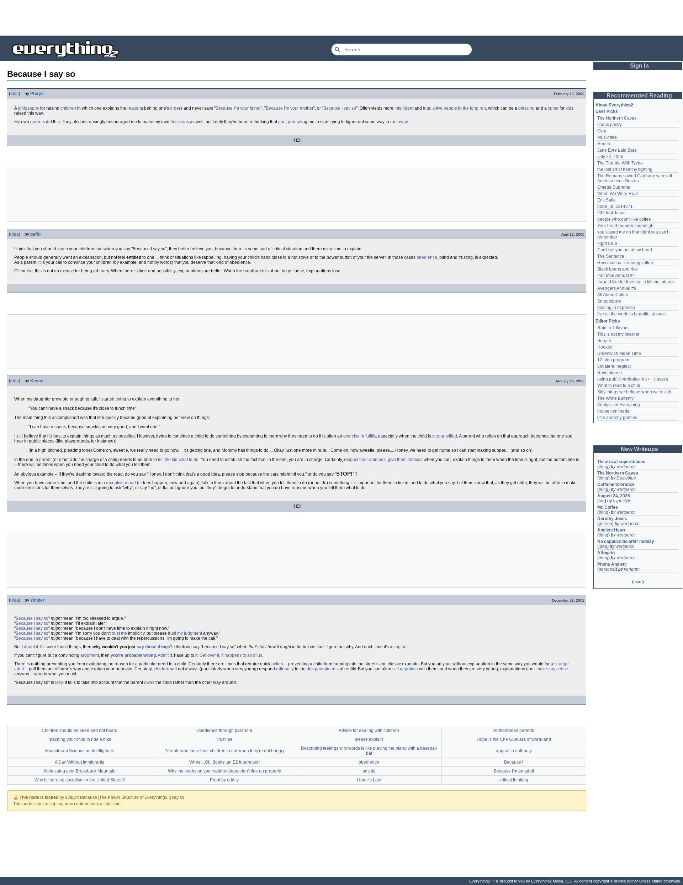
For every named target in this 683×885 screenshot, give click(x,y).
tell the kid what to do (178, 459)
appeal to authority (514, 750)
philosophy (28, 108)
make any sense (552, 668)
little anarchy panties (617, 417)
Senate (604, 340)
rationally (285, 668)
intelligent (404, 108)
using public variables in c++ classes (632, 379)
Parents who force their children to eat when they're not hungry (224, 750)
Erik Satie (606, 200)
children (68, 108)
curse (553, 108)
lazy (59, 682)
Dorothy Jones (612, 518)
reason (134, 108)
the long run (474, 108)
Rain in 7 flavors (613, 327)
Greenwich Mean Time (619, 353)
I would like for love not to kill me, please (636, 281)
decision (178, 121)
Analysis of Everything (618, 404)
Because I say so (339, 108)
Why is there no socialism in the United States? (80, 779)
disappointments (323, 668)
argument (89, 655)
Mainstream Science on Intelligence (79, 750)
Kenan (36, 380)
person (605, 523)
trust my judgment (185, 633)
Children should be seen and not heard (79, 730)
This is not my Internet (618, 334)
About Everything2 (614, 105)
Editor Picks (607, 321)
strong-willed (444, 436)
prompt (294, 121)
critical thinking (513, 779)
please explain (369, 739)
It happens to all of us (241, 655)
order (175, 108)
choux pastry (609, 124)
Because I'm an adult (514, 771)
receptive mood (121, 482)
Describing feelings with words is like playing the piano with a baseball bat (369, 751)
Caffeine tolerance (616, 484)
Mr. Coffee (607, 137)
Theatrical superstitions (621, 461)
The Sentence (610, 256)
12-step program (613, 359)
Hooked (605, 347)
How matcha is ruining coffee (625, 262)
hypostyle (622, 500)
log (602, 500)
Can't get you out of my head (624, 249)
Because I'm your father (238, 108)
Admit (163, 655)
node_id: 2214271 (615, 206)
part (282, 121)
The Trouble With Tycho (620, 163)
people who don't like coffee (624, 219)
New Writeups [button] (639, 449)
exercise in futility (359, 436)
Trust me (224, 739)
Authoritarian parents (513, 730)
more (638, 582)
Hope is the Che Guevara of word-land (514, 739)
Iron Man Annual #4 (616, 275)
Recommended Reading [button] (639, 96)
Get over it (209, 655)
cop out (400, 646)
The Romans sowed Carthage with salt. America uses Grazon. (635, 178)
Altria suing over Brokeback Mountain (79, 771)
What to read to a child (618, 385)
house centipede (613, 411)
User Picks (606, 111)
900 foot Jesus (611, 212)
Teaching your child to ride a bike (79, 739)
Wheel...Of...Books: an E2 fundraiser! (224, 762)
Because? (514, 762)
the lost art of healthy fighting (624, 169)
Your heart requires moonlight (626, 225)
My (17, 121)
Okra (602, 131)
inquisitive (433, 108)
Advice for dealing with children (369, 730)
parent (36, 121)
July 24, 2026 (610, 156)
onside (369, 771)
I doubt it (30, 646)
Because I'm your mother (289, 108)
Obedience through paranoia (224, 730)
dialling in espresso (616, 307)
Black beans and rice (617, 269)
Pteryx (37, 93)
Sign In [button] (639, 66)
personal (607, 569)
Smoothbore (609, 301)
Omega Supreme (613, 187)
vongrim (632, 569)
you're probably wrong (133, 655)
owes (149, 682)
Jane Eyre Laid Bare (617, 150)
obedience (427, 257)
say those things (153, 646)
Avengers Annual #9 (616, 288)
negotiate (409, 668)
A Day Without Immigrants (79, 762)
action (277, 663)
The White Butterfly (615, 398)
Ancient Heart (611, 530)
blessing (526, 108)
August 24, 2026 (613, 495)
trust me (119, 633)
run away (399, 121)
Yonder (37, 600)
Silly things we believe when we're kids (634, 391)
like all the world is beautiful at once (631, 313)
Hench (603, 143)
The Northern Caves (616, 118)
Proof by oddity (224, 779)
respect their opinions (365, 459)
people (450, 108)
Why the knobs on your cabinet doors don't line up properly (224, 771)
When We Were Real (617, 193)
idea (14, 93)
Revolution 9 (609, 372)
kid (568, 108)
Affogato (606, 552)
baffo (35, 234)
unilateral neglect (614, 366)
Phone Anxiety (612, 564)
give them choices (405, 459)
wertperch (626, 466)
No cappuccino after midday (625, 541)
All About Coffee (612, 294)
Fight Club (607, 243)
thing (603, 466)
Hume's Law (369, 779)
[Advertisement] (341, 18)
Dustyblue (626, 478)
